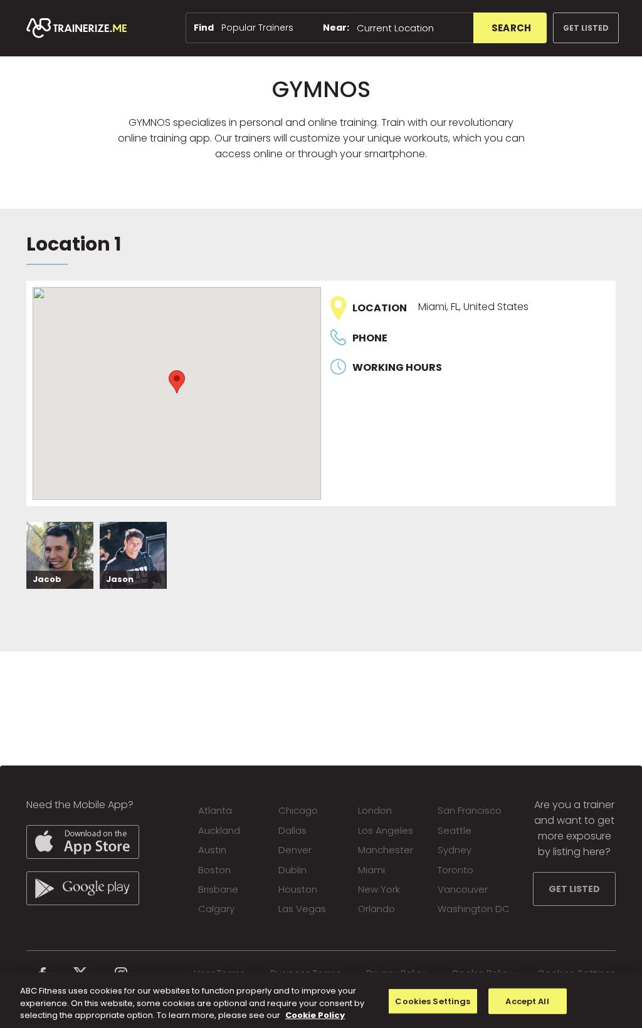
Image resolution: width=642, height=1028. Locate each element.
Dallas (292, 830)
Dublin (292, 869)
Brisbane (218, 889)
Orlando (376, 908)
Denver (295, 849)
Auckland (219, 830)
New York (379, 889)
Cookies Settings (432, 1001)
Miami (371, 869)
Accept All (527, 1001)
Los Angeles (385, 830)
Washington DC (474, 908)
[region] (321, 1000)
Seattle (454, 830)
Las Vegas (302, 908)
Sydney (454, 849)
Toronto (455, 869)
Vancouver (463, 889)
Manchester (385, 849)
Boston (214, 869)
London (375, 810)
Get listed (586, 28)
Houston (297, 889)
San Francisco (470, 810)
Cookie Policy (315, 1015)
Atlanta (215, 810)
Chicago (298, 810)
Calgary (216, 908)
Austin (212, 849)
